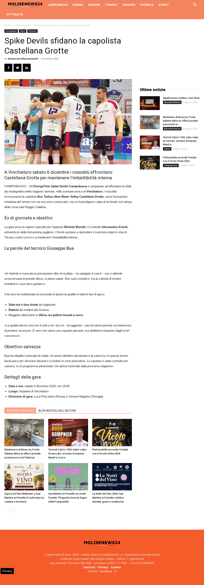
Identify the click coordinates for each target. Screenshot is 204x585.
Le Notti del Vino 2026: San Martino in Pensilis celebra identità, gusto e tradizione (108, 497)
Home (7, 25)
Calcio (167, 148)
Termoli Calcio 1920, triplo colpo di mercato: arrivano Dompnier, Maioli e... (180, 141)
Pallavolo (32, 31)
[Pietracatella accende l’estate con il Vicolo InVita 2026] (112, 432)
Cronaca (147, 5)
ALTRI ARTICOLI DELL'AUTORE (57, 410)
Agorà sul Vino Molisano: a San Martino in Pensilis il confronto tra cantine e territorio (24, 497)
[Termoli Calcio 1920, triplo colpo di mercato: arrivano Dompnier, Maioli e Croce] (68, 432)
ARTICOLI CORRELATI (20, 410)
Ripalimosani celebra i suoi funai (181, 98)
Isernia (78, 5)
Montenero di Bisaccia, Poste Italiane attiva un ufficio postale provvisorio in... (180, 121)
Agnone (94, 5)
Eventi (164, 5)
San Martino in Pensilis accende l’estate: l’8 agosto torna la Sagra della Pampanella (67, 497)
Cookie (116, 567)
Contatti (89, 567)
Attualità (15, 14)
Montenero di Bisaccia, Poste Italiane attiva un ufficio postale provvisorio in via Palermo (22, 453)
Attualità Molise (172, 102)
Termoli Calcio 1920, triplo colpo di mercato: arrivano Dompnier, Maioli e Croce (67, 453)
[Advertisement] (68, 261)
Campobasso (58, 5)
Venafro (128, 5)
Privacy (103, 567)
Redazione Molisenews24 (23, 58)
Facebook (105, 571)
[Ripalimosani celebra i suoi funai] (150, 103)
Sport (22, 31)
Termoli (111, 5)
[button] (195, 5)
